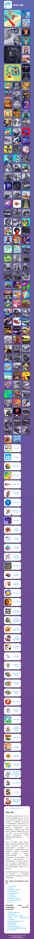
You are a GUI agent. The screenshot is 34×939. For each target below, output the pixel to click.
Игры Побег (12, 923)
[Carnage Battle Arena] (17, 95)
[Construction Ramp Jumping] (26, 403)
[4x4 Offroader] (26, 267)
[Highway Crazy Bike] (17, 213)
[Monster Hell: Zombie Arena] (8, 358)
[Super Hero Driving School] (17, 385)
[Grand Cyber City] (26, 186)
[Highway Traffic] (26, 258)
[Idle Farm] (17, 113)
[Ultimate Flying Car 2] (26, 385)
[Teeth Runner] (26, 23)
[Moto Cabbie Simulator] (26, 122)
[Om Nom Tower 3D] (8, 86)
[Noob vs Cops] (8, 312)
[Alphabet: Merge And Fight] (26, 376)
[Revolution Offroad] (17, 312)
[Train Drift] (26, 131)
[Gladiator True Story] (26, 312)
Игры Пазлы (12, 930)
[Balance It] (8, 204)
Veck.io (11, 888)
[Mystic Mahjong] (26, 150)
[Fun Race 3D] (12, 18)
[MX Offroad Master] (26, 177)
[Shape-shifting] (8, 367)
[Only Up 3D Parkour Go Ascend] (26, 14)
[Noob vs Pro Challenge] (8, 150)
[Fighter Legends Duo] (8, 168)
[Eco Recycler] (8, 285)
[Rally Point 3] (17, 131)
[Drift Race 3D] (17, 321)
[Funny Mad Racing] (26, 213)
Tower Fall (12, 895)
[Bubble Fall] (26, 204)
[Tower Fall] (26, 41)
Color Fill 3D (12, 896)
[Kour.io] (26, 86)
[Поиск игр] (10, 7)
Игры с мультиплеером (16, 916)
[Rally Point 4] (8, 321)
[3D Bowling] (8, 294)
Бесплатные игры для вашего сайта (17, 935)
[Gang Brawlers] (17, 177)
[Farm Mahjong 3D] (17, 104)
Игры (7, 808)
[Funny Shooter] (17, 231)
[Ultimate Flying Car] (17, 195)
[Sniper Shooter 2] (8, 159)
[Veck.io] (12, 36)
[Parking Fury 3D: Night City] (17, 349)
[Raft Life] (26, 195)
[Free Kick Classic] (8, 303)
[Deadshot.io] (8, 349)
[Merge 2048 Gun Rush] (8, 385)
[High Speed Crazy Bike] (26, 159)
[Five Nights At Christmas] (12, 54)
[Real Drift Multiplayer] (17, 421)
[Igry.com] (6, 7)
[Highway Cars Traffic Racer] (26, 421)
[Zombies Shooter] (8, 222)
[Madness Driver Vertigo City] (17, 367)
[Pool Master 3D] (8, 258)
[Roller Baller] (26, 77)
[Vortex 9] (17, 150)
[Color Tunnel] (17, 303)
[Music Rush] (26, 113)
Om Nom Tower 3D (14, 898)
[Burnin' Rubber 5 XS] (8, 331)
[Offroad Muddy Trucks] (26, 358)
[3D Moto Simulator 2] (26, 430)
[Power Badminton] (26, 140)
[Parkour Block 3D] (8, 240)
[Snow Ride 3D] (17, 222)
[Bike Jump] (26, 168)
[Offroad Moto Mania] (17, 258)
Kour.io (11, 902)
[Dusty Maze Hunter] (17, 159)
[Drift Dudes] (26, 303)
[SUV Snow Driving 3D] (8, 195)
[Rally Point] (17, 331)
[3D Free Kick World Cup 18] (26, 367)
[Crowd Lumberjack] (8, 394)
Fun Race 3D (12, 886)
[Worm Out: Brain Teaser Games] (8, 131)
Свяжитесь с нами (17, 936)
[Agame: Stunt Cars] (17, 430)
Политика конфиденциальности (17, 937)
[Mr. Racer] (26, 340)
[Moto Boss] (17, 285)
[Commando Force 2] (26, 32)
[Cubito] (26, 285)
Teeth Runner (13, 891)
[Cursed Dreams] (8, 186)
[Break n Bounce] (17, 249)
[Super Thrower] (17, 439)
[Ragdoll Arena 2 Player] (8, 403)
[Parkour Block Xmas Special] (17, 412)
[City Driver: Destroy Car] (8, 439)
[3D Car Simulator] (8, 430)
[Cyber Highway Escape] (17, 186)
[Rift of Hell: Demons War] (17, 340)
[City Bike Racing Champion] (26, 349)
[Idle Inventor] (8, 340)
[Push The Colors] (17, 122)
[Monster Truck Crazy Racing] (8, 421)
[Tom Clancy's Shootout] (8, 122)
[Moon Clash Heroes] (17, 240)
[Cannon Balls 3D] (8, 104)
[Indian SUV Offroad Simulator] (17, 394)
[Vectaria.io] (26, 95)
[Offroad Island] (17, 358)
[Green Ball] (8, 249)
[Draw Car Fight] (26, 294)
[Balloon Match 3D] (26, 104)
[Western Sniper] (26, 331)
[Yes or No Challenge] (17, 267)
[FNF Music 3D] (26, 276)
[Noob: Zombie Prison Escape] (17, 403)
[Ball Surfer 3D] (8, 276)
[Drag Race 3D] (17, 140)
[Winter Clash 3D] (26, 240)
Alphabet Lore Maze (15, 889)
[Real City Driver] (17, 276)
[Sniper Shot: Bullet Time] (8, 412)
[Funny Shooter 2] (8, 231)
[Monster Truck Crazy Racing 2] (26, 412)
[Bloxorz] (26, 68)
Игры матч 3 (13, 914)
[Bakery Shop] (17, 294)
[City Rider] (8, 267)
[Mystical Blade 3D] (8, 95)
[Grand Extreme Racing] (26, 394)
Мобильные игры (14, 912)
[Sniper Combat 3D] (8, 177)
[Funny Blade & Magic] (26, 222)
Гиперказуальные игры (16, 921)
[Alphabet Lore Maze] (12, 72)
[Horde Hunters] (17, 376)
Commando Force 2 (14, 893)
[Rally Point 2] (26, 321)
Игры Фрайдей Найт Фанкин (18, 928)
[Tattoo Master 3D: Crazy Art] (26, 59)
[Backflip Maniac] (26, 249)
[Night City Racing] (8, 213)
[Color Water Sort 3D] (17, 86)
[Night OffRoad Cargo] (26, 231)
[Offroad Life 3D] (17, 168)
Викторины (12, 924)
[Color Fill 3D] (26, 50)
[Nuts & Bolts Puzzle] (8, 113)
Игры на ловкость (14, 926)
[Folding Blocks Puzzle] (17, 204)
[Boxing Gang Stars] (8, 140)
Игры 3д (21, 808)
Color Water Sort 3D (15, 900)
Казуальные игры (13, 808)
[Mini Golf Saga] (8, 376)
